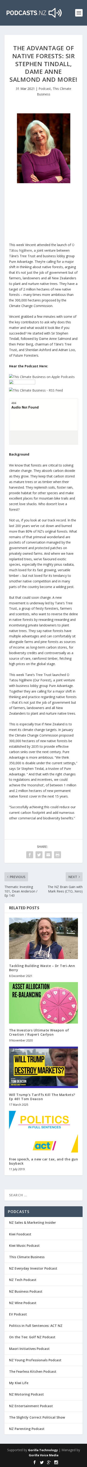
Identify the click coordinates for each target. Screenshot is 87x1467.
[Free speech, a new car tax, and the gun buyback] (43, 1132)
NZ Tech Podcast (22, 1280)
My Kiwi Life (18, 1383)
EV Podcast (18, 1314)
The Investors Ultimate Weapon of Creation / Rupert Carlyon (39, 1032)
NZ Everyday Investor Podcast (33, 1268)
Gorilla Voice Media (43, 1455)
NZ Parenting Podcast (27, 1428)
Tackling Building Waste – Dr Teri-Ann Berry (42, 967)
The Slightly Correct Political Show (37, 1417)
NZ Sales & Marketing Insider (32, 1222)
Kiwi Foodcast (20, 1234)
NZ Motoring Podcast (26, 1394)
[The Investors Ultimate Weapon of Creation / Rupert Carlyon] (43, 1003)
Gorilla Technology (43, 1450)
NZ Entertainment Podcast (31, 1406)
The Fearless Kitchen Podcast (32, 1371)
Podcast (45, 88)
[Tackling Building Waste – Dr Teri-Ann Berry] (43, 938)
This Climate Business (27, 1257)
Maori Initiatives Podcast (29, 1348)
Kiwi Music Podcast (24, 1245)
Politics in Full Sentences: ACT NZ (35, 1325)
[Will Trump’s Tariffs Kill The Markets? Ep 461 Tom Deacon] (43, 1067)
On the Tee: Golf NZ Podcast (32, 1337)
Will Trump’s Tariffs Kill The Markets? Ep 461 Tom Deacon (42, 1096)
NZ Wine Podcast (22, 1303)
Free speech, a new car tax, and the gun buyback (43, 1161)
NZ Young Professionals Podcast (35, 1360)
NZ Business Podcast (25, 1291)
